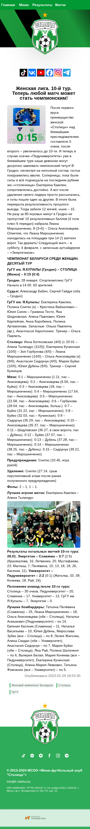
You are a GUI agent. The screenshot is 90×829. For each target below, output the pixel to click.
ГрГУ (15, 692)
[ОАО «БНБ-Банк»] (36, 818)
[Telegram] (67, 75)
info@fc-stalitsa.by (18, 781)
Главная (8, 5)
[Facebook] (49, 75)
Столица (64, 685)
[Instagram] (58, 75)
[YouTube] (41, 75)
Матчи (60, 5)
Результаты (42, 5)
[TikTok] (23, 75)
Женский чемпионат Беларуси (32, 685)
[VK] (32, 75)
